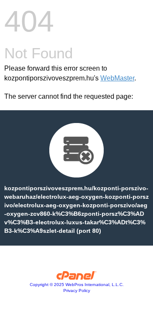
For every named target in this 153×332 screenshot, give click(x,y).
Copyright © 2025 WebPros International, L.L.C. (77, 284)
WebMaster (117, 78)
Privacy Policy (76, 290)
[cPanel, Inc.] (77, 277)
